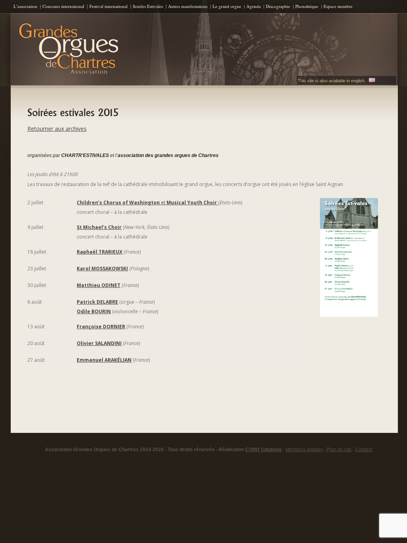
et (147, 202)
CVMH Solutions (263, 449)
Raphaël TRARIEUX (99, 251)
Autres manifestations (187, 6)
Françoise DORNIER (101, 326)
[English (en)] (372, 80)
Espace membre (338, 6)
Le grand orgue (227, 6)
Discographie (278, 6)
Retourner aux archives (57, 128)
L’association (25, 6)
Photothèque (306, 6)
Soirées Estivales (148, 6)
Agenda (253, 6)
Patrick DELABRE (97, 302)
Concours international (63, 6)
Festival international (108, 6)
